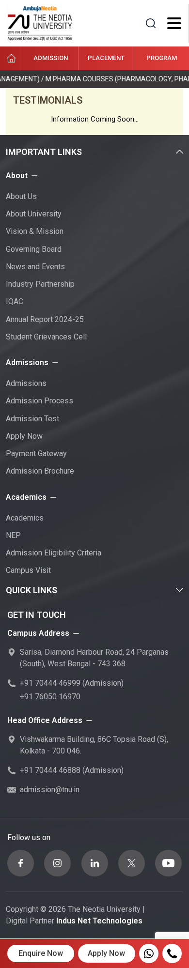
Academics (25, 517)
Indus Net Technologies (99, 920)
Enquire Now (40, 953)
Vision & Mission (34, 231)
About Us (21, 196)
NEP (13, 535)
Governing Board (34, 249)
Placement (106, 57)
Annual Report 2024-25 (45, 319)
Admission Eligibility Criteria (53, 552)
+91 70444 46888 (50, 770)
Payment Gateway (36, 453)
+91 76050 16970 (50, 696)
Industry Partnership (40, 284)
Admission (50, 57)
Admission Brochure (40, 471)
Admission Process (39, 400)
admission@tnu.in (49, 789)
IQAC (14, 301)
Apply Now (24, 436)
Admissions (26, 383)
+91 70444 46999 (50, 683)
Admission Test (32, 418)
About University (34, 213)
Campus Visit (28, 570)
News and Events (35, 266)
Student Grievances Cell (46, 336)
